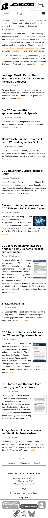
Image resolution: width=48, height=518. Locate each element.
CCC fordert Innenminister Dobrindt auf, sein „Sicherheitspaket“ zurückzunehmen (23, 249)
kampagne (17, 493)
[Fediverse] (24, 516)
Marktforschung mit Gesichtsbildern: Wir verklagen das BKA (22, 141)
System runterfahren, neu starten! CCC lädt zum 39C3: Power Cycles (23, 207)
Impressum (12, 463)
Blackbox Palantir (13, 303)
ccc (24, 493)
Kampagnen (10, 39)
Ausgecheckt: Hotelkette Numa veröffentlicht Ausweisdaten (21, 432)
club (10, 493)
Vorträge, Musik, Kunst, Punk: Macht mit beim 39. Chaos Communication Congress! (24, 78)
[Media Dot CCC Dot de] (29, 508)
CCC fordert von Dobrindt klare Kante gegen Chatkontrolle (21, 386)
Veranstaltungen (22, 39)
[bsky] (31, 516)
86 (28, 458)
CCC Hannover (20, 481)
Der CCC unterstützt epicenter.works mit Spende (19, 112)
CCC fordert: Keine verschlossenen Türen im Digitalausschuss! (22, 334)
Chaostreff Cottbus (20, 484)
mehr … (20, 99)
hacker (29, 493)
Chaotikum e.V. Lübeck (21, 478)
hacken (36, 493)
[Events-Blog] (16, 516)
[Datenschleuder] (42, 508)
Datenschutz (25, 463)
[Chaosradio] (11, 508)
